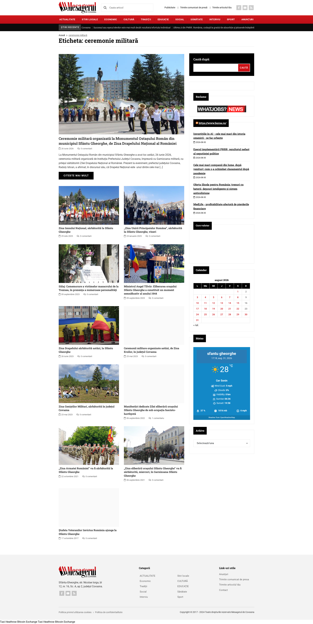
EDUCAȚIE (163, 19)
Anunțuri (247, 19)
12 (213, 303)
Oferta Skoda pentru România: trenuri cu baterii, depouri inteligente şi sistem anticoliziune (218, 189)
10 (197, 303)
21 (229, 309)
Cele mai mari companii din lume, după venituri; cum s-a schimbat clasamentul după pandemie (221, 169)
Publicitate (169, 7)
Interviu (214, 19)
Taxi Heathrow (8, 621)
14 (229, 303)
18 (205, 309)
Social (179, 19)
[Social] (238, 7)
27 (221, 314)
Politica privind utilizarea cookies (75, 612)
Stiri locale (90, 19)
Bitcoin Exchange (27, 621)
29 (238, 314)
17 (197, 309)
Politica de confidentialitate (108, 612)
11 (205, 303)
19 (213, 309)
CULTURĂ (129, 19)
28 (229, 314)
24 (197, 314)
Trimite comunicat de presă (193, 7)
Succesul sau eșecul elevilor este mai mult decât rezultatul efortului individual (114, 27)
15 (238, 303)
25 (205, 314)
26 (213, 314)
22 (238, 309)
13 (221, 303)
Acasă (62, 35)
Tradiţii (146, 19)
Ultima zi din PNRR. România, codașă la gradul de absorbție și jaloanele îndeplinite (197, 27)
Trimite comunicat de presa (234, 579)
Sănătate (197, 19)
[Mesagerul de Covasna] (77, 7)
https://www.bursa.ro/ (212, 123)
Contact (223, 590)
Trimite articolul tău (222, 7)
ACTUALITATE (67, 19)
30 (246, 314)
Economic (110, 19)
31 (197, 320)
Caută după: (201, 59)
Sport (231, 19)
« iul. (196, 325)
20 (221, 309)
